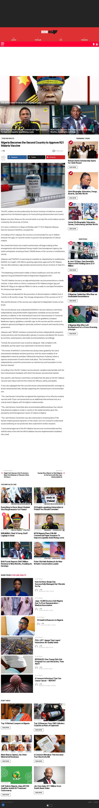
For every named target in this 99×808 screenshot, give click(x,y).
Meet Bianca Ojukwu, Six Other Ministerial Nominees (14, 756)
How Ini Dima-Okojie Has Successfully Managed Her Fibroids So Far (50, 584)
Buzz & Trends (17, 530)
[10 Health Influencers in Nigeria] (18, 625)
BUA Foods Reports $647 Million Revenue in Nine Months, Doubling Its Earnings (16, 563)
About (90, 802)
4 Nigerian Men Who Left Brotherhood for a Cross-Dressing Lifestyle (82, 327)
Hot (61, 40)
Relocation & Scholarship (21, 504)
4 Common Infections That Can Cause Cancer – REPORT (48, 679)
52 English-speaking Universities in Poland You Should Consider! (48, 508)
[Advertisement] (49, 13)
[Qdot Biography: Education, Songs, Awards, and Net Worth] (83, 180)
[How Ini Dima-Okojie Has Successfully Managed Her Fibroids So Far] (17, 587)
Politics (27, 530)
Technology (57, 530)
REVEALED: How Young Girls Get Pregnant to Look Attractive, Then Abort (49, 661)
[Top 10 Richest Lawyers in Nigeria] (16, 712)
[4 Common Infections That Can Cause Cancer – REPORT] (17, 684)
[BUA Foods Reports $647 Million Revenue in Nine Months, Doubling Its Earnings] (74, 119)
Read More (5, 727)
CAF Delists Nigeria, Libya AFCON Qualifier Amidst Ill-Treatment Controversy (15, 788)
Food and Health (18, 575)
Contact (96, 802)
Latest (13, 40)
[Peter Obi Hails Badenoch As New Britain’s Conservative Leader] (49, 550)
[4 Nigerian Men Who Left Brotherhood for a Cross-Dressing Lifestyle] (83, 314)
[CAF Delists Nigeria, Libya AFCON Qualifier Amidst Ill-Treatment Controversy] (16, 775)
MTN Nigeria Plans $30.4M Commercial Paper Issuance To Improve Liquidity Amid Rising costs (49, 535)
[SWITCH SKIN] (93, 44)
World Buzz (56, 558)
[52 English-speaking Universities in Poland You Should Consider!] (49, 496)
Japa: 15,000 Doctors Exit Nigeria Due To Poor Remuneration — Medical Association (49, 603)
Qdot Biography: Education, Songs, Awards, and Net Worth (82, 192)
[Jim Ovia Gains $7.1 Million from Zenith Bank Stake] (49, 775)
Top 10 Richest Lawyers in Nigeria (15, 723)
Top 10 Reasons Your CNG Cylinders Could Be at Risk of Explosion (49, 724)
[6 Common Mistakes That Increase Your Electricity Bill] (49, 744)
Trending (84, 40)
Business (47, 530)
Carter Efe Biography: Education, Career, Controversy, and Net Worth (83, 223)
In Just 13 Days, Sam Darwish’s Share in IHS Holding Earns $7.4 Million (81, 263)
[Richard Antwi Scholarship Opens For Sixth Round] (83, 150)
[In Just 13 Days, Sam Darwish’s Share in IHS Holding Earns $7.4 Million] (83, 250)
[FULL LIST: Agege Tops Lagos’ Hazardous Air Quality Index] (17, 645)
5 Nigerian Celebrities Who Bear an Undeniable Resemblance (82, 295)
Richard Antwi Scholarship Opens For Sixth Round (82, 162)
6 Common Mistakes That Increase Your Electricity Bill (48, 756)
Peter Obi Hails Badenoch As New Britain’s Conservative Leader (48, 562)
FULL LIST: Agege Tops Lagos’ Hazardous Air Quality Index (48, 641)
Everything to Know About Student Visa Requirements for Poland (15, 508)
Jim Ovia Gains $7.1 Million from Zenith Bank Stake (47, 787)
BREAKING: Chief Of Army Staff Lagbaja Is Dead (14, 534)
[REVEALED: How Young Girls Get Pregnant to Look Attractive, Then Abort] (17, 665)
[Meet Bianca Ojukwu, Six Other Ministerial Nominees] (16, 744)
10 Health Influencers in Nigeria (50, 620)
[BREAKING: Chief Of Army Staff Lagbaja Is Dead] (49, 90)
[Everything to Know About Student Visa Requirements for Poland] (16, 496)
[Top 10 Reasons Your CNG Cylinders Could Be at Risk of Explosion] (49, 712)
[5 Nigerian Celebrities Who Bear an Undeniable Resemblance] (83, 283)
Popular (38, 40)
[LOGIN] (97, 44)
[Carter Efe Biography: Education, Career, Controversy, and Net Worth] (83, 211)
